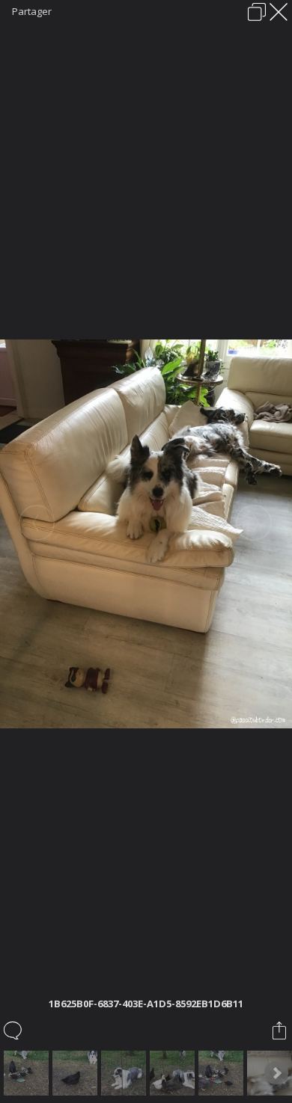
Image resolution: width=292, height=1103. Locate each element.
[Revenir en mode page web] (257, 12)
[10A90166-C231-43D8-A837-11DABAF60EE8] (222, 1073)
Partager (32, 11)
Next (276, 1073)
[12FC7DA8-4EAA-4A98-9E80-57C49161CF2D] (174, 1073)
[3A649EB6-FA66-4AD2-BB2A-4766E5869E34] (125, 1073)
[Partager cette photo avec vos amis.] (280, 1030)
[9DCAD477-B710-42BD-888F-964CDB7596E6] (28, 1073)
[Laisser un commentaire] (14, 1030)
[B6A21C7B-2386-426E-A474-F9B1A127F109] (76, 1073)
